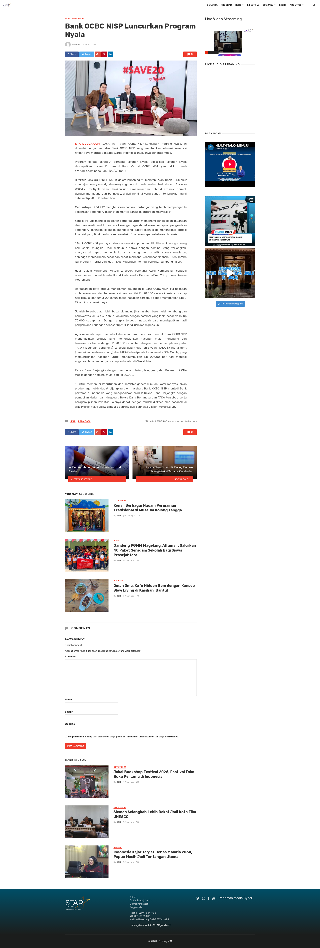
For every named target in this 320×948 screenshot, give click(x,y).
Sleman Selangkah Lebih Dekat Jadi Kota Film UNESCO (155, 814)
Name (69, 699)
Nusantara (78, 19)
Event (282, 5)
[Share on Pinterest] (104, 54)
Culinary (118, 581)
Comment (71, 656)
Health (118, 847)
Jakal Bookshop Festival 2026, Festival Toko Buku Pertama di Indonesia (154, 774)
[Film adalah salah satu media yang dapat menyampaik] (230, 221)
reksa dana (191, 421)
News (238, 5)
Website (70, 724)
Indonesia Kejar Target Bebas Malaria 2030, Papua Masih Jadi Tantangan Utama (153, 854)
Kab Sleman (120, 807)
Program (226, 5)
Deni (77, 44)
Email (69, 711)
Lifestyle (253, 5)
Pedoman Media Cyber (235, 898)
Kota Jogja (120, 501)
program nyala (177, 421)
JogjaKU (268, 5)
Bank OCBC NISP (159, 421)
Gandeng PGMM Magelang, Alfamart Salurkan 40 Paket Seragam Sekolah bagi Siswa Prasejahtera (155, 550)
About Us (296, 5)
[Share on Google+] (98, 54)
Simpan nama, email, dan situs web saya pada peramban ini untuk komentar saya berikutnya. (123, 736)
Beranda (212, 5)
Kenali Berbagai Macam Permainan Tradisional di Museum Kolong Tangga (148, 507)
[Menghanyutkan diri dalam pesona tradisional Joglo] (230, 273)
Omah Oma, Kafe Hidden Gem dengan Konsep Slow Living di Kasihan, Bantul (154, 588)
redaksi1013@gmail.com (158, 925)
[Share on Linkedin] (110, 54)
